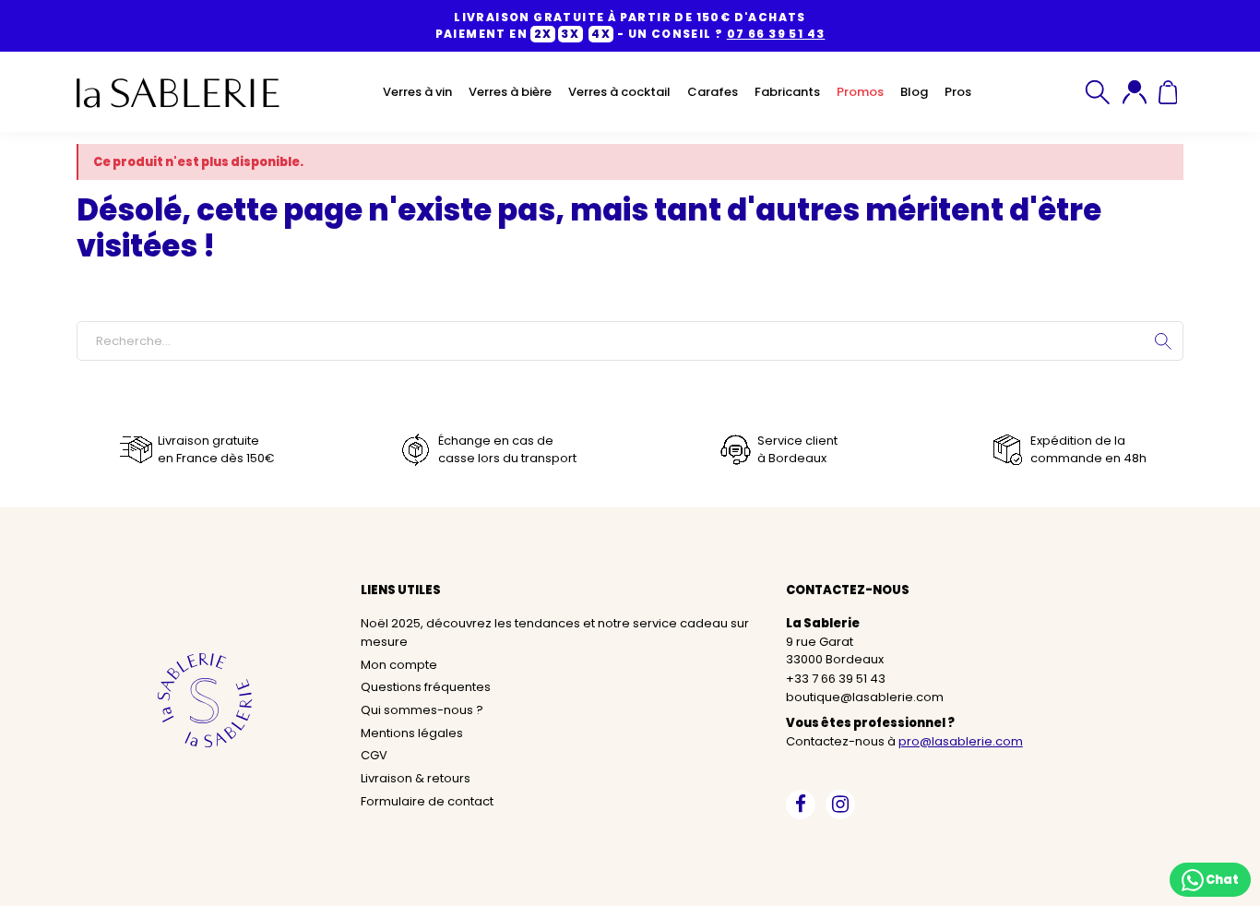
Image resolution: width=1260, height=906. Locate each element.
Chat (1221, 879)
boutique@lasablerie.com (865, 697)
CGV (374, 755)
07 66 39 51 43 (776, 34)
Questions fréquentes (426, 687)
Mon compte (399, 665)
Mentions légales (412, 733)
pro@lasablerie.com (960, 741)
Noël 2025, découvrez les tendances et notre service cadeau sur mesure (555, 632)
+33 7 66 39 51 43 (836, 678)
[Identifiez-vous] (1135, 92)
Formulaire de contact (427, 801)
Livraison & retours (415, 778)
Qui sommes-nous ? (422, 710)
